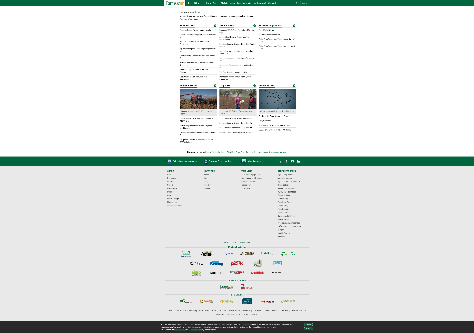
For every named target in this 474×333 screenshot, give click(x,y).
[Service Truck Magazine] (237, 272)
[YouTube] (292, 161)
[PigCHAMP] (247, 287)
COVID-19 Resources (286, 192)
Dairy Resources (265, 121)
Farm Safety (282, 205)
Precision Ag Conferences (288, 223)
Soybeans (171, 178)
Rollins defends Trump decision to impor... (275, 125)
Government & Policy (286, 216)
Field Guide (172, 188)
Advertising (193, 311)
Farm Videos (282, 212)
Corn (169, 174)
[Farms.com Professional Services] (227, 287)
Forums (270, 25)
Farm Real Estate (244, 3)
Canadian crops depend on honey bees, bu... (236, 128)
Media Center (203, 311)
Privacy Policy (247, 311)
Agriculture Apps (284, 178)
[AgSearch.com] (288, 253)
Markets (224, 3)
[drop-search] (297, 3)
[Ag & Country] (247, 253)
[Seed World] (216, 272)
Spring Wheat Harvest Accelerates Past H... (236, 119)
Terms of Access (234, 311)
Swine (206, 174)
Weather (281, 237)
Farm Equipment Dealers (251, 178)
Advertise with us (255, 161)
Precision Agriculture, (254, 152)
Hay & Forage (173, 199)
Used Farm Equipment (250, 174)
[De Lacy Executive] (247, 301)
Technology (246, 185)
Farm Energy (282, 199)
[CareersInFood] (206, 301)
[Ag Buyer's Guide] (206, 253)
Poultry (207, 185)
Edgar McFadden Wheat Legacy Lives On (196, 30)
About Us (178, 311)
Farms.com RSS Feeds (298, 311)
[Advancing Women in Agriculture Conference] (186, 253)
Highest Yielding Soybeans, (215, 152)
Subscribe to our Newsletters (185, 161)
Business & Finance (286, 188)
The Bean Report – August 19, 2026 (233, 72)
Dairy (206, 181)
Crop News (224, 85)
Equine (207, 188)
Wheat (170, 181)
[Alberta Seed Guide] (196, 263)
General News (226, 25)
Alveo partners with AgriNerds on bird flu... (276, 111)
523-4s (194, 3)
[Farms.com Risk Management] (257, 263)
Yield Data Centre (174, 205)
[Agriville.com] (267, 253)
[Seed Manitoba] (196, 272)
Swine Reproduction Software (275, 152)
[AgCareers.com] (186, 301)
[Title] (215, 26)
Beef (206, 178)
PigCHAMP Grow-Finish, (236, 152)
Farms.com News (186, 19)
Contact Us (284, 311)
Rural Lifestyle (283, 233)
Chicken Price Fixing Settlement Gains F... (274, 116)
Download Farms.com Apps (220, 161)
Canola (170, 185)
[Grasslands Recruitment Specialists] (288, 301)
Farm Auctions (283, 195)
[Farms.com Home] (174, 3)
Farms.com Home (187, 12)
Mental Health (283, 219)
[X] (280, 161)
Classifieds (272, 3)
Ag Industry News (285, 174)
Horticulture (172, 202)
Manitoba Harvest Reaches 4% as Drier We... (236, 123)
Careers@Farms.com (218, 311)
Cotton (170, 195)
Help (184, 311)
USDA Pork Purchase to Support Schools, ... (275, 130)
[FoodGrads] (267, 301)
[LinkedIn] (298, 161)
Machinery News (188, 85)
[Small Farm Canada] (257, 272)
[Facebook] (286, 161)
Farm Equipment (259, 3)
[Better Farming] (216, 263)
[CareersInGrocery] (227, 301)
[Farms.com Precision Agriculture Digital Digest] (278, 263)
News (197, 12)
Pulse (169, 192)
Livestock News (267, 85)
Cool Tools (245, 188)
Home (208, 3)
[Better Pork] (237, 263)
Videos (232, 3)
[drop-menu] (292, 3)
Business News (187, 25)
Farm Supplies (283, 209)
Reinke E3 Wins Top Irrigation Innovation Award (198, 35)
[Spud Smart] (278, 272)
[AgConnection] (227, 253)
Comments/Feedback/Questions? (266, 311)
